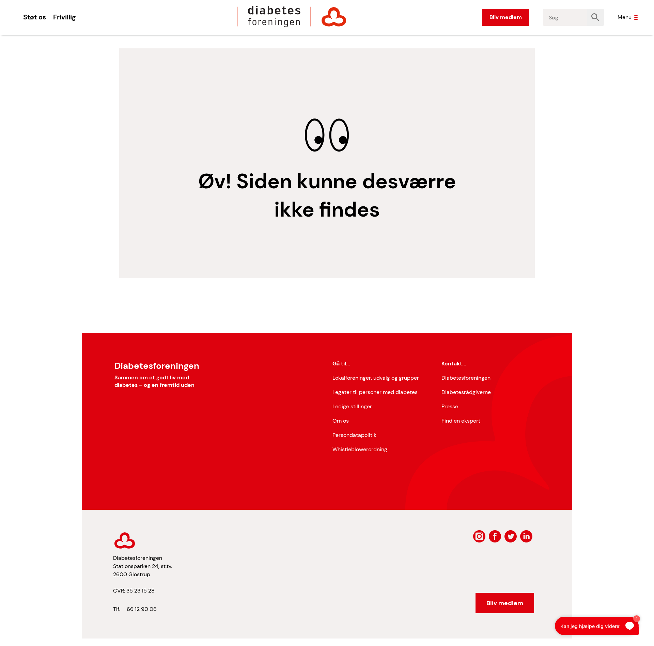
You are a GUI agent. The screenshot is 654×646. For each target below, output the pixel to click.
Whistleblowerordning (359, 449)
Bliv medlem (505, 17)
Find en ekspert (460, 420)
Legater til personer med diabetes (375, 392)
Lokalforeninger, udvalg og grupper (375, 377)
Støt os (34, 17)
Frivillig (64, 17)
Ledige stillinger (352, 406)
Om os (340, 420)
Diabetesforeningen (465, 377)
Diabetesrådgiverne (466, 392)
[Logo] (291, 16)
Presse (449, 406)
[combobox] (565, 17)
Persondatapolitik (354, 435)
